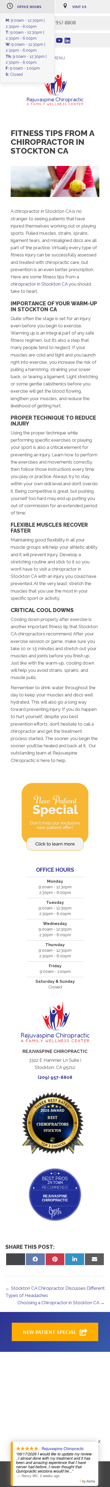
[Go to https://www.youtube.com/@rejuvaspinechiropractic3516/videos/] (59, 41)
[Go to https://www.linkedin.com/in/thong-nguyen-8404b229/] (67, 41)
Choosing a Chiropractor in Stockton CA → (61, 1302)
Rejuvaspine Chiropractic (55, 1198)
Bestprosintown (55, 1176)
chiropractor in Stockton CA (39, 284)
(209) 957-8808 (55, 1077)
